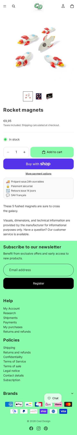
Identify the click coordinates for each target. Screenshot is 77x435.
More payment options (38, 173)
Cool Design (43, 421)
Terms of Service (14, 361)
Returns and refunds (17, 331)
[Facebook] (31, 428)
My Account (11, 308)
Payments (10, 322)
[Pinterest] (45, 428)
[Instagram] (38, 428)
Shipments (10, 317)
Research (9, 313)
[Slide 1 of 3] (27, 96)
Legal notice (11, 371)
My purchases (12, 327)
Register (38, 283)
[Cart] (72, 6)
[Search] (13, 6)
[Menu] (4, 6)
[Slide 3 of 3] (49, 96)
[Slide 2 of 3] (38, 96)
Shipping (9, 348)
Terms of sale (12, 366)
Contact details (13, 375)
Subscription (11, 380)
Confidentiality (13, 357)
